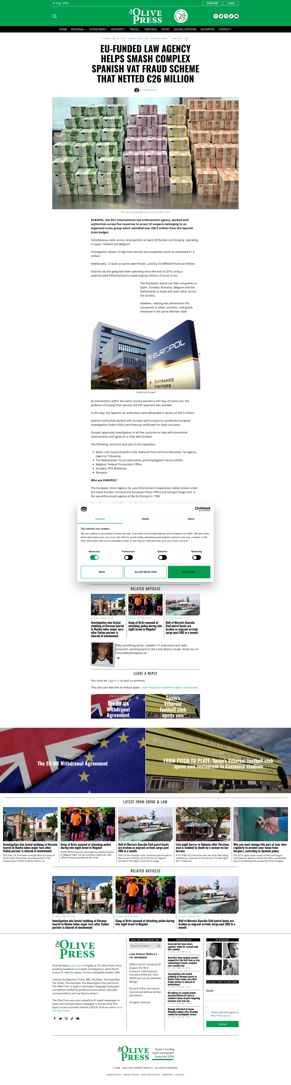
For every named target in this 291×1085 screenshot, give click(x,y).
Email (210, 990)
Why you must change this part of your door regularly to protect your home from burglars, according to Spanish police (260, 848)
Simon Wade (150, 90)
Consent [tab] (100, 519)
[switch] (128, 557)
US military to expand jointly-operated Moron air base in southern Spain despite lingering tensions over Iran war (184, 997)
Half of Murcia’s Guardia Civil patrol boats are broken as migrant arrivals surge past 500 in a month (182, 627)
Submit (222, 1024)
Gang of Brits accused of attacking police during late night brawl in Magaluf (145, 626)
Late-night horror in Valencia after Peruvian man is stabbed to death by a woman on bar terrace (202, 848)
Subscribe (212, 3)
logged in (114, 680)
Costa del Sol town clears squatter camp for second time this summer (183, 947)
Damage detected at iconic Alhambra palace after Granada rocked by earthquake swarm (183, 1012)
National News (159, 38)
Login (230, 3)
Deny (102, 572)
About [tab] (191, 519)
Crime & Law (135, 38)
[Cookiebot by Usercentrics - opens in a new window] (197, 509)
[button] (159, 946)
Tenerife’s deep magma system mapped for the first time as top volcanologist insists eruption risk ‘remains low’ (184, 961)
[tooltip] (215, 16)
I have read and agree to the (225, 1014)
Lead (146, 38)
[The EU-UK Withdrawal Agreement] (118, 706)
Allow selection (146, 572)
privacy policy (223, 1015)
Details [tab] (145, 519)
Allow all (189, 572)
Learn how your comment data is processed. (169, 687)
